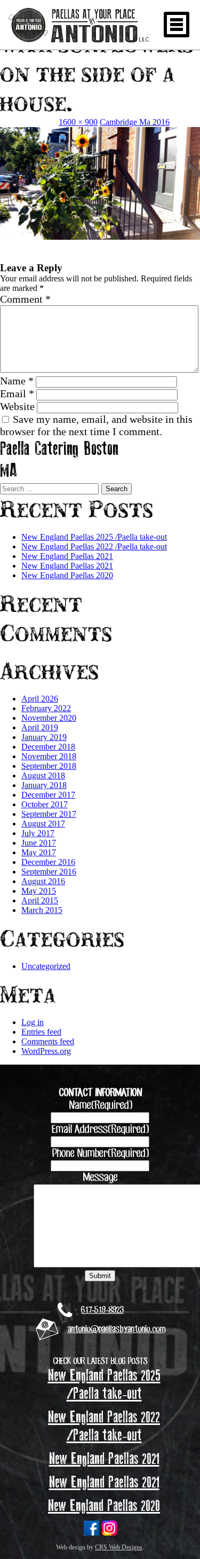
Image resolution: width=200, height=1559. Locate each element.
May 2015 (38, 890)
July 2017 (37, 833)
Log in (32, 1022)
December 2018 (48, 746)
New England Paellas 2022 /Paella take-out (94, 546)
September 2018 (48, 765)
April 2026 (39, 698)
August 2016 (43, 881)
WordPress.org (46, 1051)
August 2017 (43, 823)
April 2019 (39, 727)
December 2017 (48, 794)
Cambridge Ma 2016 (135, 122)
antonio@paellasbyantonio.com (116, 1329)
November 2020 (48, 717)
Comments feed (47, 1041)
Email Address (100, 1129)
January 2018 (44, 785)
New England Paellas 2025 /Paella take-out (94, 536)
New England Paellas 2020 (67, 575)
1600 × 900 (78, 122)
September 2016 (48, 871)
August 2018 (43, 775)
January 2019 (44, 737)
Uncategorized (45, 966)
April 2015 (39, 900)
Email (17, 393)
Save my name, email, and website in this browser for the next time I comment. (96, 425)
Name (17, 381)
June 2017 (38, 842)
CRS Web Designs (118, 1547)
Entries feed (41, 1031)
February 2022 (46, 708)
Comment (25, 299)
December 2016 (48, 862)
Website (17, 406)
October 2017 (44, 804)
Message (100, 1177)
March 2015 (41, 910)
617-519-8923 (102, 1310)
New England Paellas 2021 (67, 556)
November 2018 (48, 756)
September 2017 (48, 813)
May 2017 (38, 852)
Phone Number (100, 1153)
